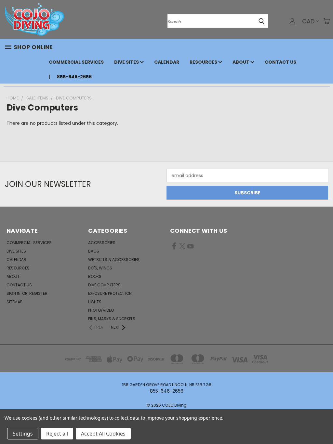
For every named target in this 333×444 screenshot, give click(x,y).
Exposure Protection (110, 293)
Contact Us (280, 62)
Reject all (57, 433)
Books (94, 276)
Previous (323, 424)
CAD (308, 21)
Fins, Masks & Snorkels (111, 318)
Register (38, 293)
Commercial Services (76, 62)
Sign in (14, 293)
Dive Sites (127, 62)
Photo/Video (101, 310)
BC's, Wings (100, 268)
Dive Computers (104, 285)
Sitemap (14, 302)
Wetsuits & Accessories (114, 259)
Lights (94, 302)
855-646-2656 (74, 76)
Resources (204, 62)
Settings (23, 433)
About (241, 62)
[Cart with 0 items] (326, 21)
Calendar (166, 62)
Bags (93, 251)
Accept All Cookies (103, 433)
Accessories (101, 242)
